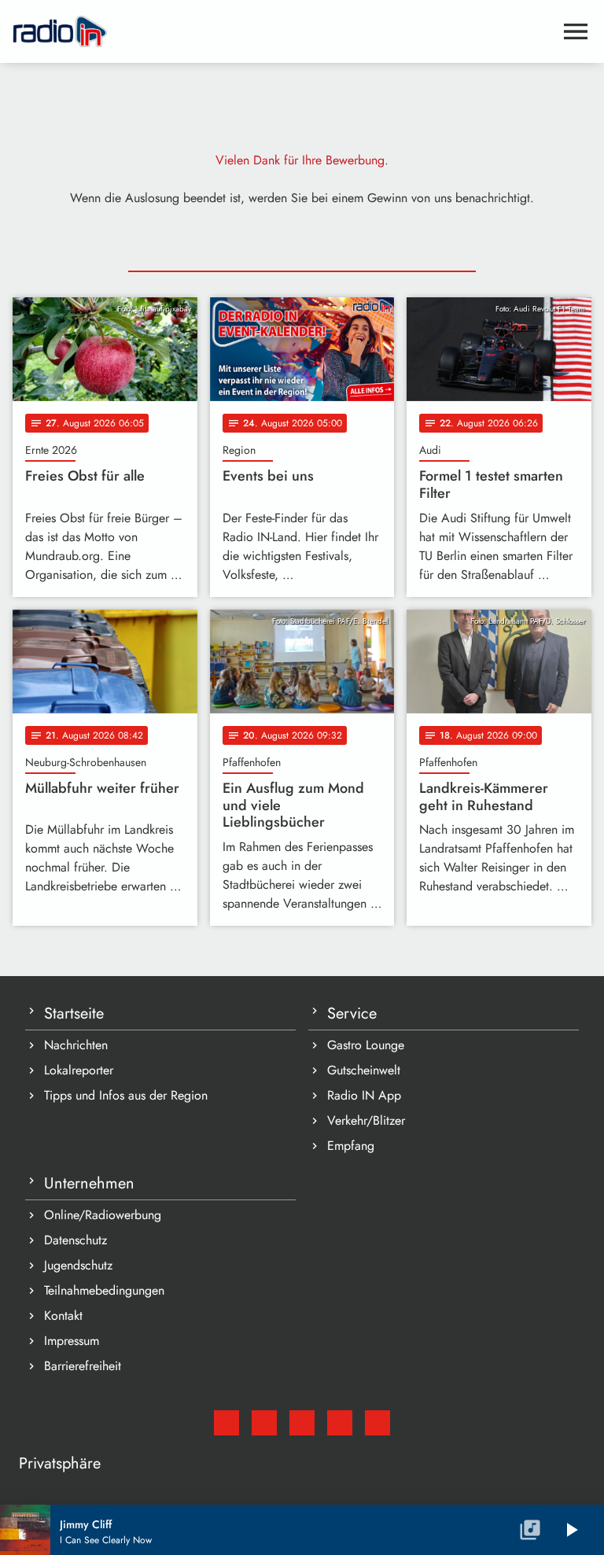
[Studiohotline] (377, 1422)
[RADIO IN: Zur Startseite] (283, 31)
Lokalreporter (78, 1070)
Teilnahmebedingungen (104, 1290)
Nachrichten (76, 1045)
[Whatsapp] (339, 1422)
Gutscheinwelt (363, 1070)
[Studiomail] (226, 1422)
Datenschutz (75, 1240)
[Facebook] (264, 1422)
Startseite (74, 1013)
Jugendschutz (78, 1265)
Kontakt (63, 1315)
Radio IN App (364, 1095)
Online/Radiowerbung (102, 1215)
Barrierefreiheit (82, 1366)
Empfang (350, 1146)
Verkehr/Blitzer (366, 1120)
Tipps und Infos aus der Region (126, 1095)
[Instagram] (302, 1422)
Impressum (71, 1341)
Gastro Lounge (365, 1045)
